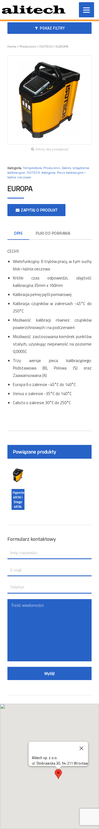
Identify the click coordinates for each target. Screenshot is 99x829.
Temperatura (32, 167)
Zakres (66, 167)
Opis (18, 233)
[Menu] (86, 9)
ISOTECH (46, 46)
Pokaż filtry (52, 28)
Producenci (28, 46)
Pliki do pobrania (53, 233)
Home (11, 46)
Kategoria (48, 172)
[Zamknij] (81, 748)
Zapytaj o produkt (39, 210)
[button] (58, 774)
